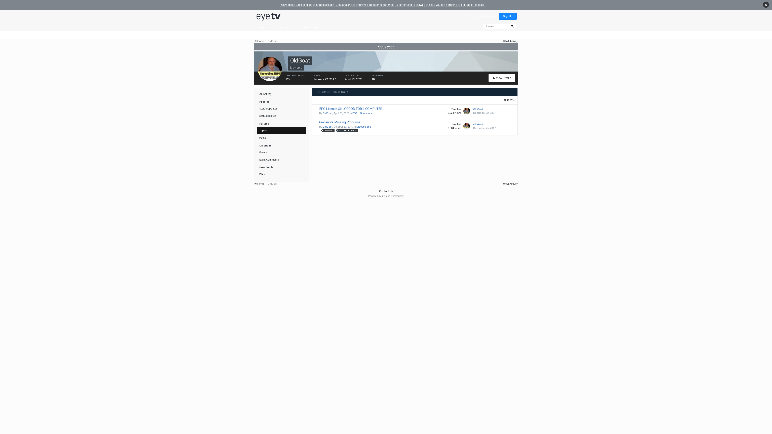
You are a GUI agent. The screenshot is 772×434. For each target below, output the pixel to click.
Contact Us (386, 191)
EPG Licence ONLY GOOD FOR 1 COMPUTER (350, 109)
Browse (264, 27)
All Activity (265, 93)
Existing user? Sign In (481, 16)
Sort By (508, 100)
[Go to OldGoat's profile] (466, 111)
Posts (262, 137)
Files (262, 174)
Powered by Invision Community (386, 196)
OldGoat (327, 113)
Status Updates (268, 108)
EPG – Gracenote (362, 113)
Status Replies (267, 115)
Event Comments (269, 159)
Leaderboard (309, 27)
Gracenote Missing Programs (339, 122)
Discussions (363, 126)
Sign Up (507, 16)
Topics (263, 130)
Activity (285, 27)
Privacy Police (386, 46)
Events (263, 152)
